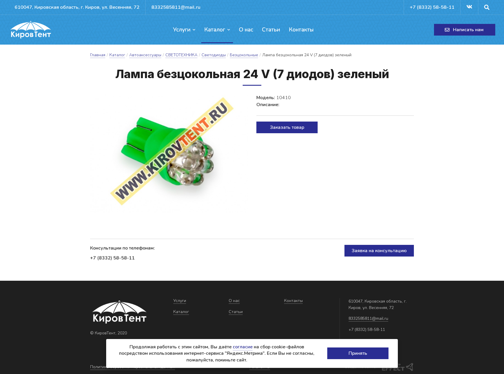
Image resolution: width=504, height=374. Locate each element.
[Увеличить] (169, 153)
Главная (97, 55)
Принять (358, 353)
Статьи (271, 30)
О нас (246, 30)
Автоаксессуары (145, 55)
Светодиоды (214, 55)
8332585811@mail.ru (175, 7)
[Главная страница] (30, 29)
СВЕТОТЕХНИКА (181, 55)
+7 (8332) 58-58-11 (432, 7)
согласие (243, 347)
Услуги (181, 30)
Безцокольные (244, 55)
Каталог (214, 30)
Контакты (301, 30)
